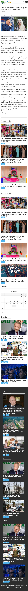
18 (6, 303)
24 (2, 306)
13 (14, 301)
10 (2, 301)
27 (14, 306)
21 (17, 303)
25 (6, 306)
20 (14, 303)
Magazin (4, 116)
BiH (2, 339)
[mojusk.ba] (6, 2)
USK (4, 414)
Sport (2, 383)
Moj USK (12, 15)
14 (17, 301)
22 (21, 303)
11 (6, 301)
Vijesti (5, 339)
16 (25, 301)
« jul (2, 312)
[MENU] (26, 2)
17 (2, 303)
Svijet (2, 362)
